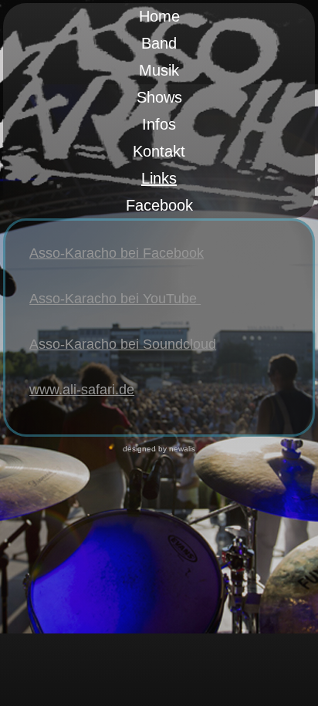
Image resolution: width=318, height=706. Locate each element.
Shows (159, 97)
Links (159, 178)
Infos (159, 124)
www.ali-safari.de (81, 389)
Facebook (159, 205)
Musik (159, 70)
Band (159, 43)
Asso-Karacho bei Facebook (116, 253)
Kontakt (159, 151)
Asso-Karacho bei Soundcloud (122, 344)
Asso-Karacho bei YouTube (115, 298)
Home (159, 16)
